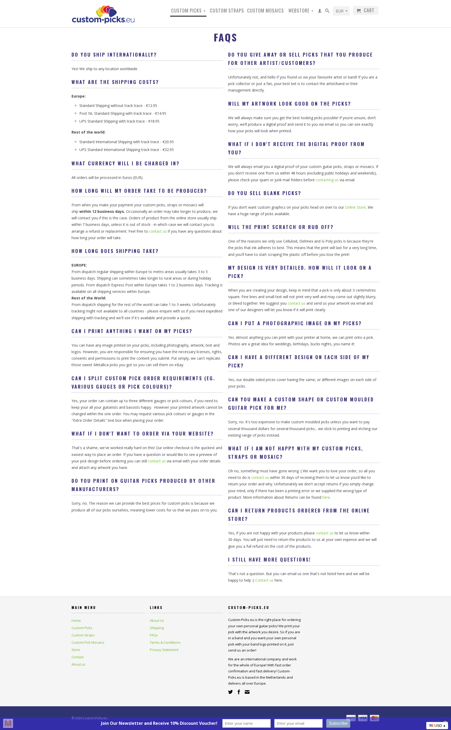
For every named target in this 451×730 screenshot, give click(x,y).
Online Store (355, 207)
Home (76, 620)
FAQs (154, 635)
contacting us (327, 179)
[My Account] (320, 12)
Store (76, 649)
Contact (78, 657)
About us (79, 664)
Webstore (301, 10)
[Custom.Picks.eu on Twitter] (230, 692)
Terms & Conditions (165, 642)
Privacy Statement (164, 649)
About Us (157, 620)
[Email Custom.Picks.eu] (247, 692)
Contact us (264, 580)
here (326, 497)
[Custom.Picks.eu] (108, 13)
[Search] (327, 12)
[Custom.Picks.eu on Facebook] (238, 692)
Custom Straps (227, 11)
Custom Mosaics (265, 11)
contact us (158, 231)
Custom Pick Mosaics (88, 642)
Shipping (157, 627)
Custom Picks (188, 10)
